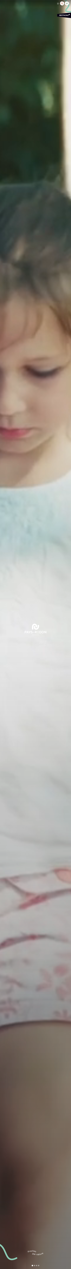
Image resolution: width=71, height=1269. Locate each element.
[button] (32, 1265)
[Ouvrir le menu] (67, 3)
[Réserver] (62, 3)
